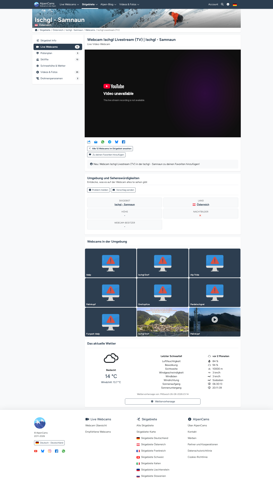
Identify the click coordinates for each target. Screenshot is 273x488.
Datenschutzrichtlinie (200, 450)
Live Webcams (59, 46)
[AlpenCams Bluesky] (42, 451)
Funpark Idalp (93, 334)
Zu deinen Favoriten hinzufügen (108, 154)
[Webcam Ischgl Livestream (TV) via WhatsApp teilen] (102, 142)
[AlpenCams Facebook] (56, 451)
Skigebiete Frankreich (153, 450)
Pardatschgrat (197, 304)
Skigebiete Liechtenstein (155, 469)
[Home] (36, 30)
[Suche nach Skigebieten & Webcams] (222, 4)
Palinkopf (91, 304)
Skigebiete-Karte (146, 431)
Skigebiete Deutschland (154, 438)
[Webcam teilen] (88, 142)
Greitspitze (144, 304)
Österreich (58, 30)
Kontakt (192, 431)
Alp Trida (194, 275)
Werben (192, 438)
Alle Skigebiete (145, 425)
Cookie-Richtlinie (198, 456)
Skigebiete (45, 30)
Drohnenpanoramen (59, 78)
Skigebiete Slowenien (153, 475)
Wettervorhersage (165, 401)
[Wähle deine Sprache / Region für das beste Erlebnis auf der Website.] (235, 4)
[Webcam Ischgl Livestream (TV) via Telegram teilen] (109, 142)
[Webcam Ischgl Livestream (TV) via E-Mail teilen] (95, 142)
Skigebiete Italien (151, 463)
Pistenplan (59, 53)
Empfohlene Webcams (98, 431)
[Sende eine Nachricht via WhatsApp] (63, 451)
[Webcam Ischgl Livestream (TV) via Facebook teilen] (123, 142)
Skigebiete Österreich (153, 444)
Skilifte (59, 59)
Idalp (88, 275)
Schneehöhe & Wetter (52, 65)
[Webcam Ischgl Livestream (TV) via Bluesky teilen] (116, 142)
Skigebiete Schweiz (152, 456)
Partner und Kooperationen (203, 444)
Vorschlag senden (125, 190)
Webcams (90, 30)
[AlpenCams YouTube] (35, 451)
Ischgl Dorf (143, 275)
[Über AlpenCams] (228, 4)
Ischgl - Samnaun (74, 30)
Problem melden (100, 190)
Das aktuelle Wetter (101, 343)
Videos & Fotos (59, 72)
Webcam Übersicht (96, 425)
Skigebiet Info (48, 40)
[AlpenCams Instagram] (49, 451)
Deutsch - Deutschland (51, 442)
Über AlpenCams (197, 425)
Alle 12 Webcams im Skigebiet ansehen (111, 148)
